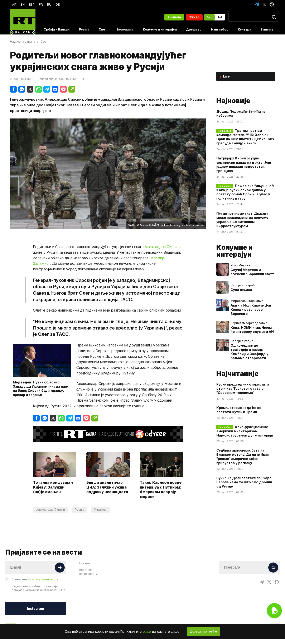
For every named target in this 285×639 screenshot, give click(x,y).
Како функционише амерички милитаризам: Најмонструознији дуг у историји (244, 431)
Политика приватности (88, 571)
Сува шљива (241, 290)
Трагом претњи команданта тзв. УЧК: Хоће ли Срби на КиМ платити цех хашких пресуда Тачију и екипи (245, 137)
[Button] (60, 568)
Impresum (85, 563)
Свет (103, 29)
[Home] (22, 21)
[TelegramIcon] (256, 4)
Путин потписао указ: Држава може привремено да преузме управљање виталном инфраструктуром (242, 219)
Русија (84, 29)
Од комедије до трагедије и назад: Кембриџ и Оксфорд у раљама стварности (249, 351)
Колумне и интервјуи (160, 29)
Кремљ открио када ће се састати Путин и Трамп (238, 410)
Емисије (267, 29)
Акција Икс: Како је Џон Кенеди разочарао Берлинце (251, 309)
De (57, 4)
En (22, 4)
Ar (14, 4)
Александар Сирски (50, 509)
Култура (244, 29)
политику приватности (43, 579)
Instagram (35, 608)
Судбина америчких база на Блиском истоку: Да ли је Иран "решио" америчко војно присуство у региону (242, 456)
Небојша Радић (242, 341)
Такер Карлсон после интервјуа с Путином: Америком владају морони (161, 489)
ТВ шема (174, 17)
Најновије (233, 101)
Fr (41, 4)
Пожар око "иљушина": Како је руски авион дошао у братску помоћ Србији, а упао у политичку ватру (245, 192)
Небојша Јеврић (243, 285)
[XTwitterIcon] (264, 4)
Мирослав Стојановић (247, 300)
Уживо (194, 17)
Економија (124, 29)
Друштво (194, 29)
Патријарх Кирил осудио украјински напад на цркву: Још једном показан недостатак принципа (243, 164)
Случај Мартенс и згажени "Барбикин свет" (253, 272)
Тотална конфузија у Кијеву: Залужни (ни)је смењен (53, 487)
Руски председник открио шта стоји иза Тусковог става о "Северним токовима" (242, 388)
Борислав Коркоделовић (249, 323)
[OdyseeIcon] (271, 4)
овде (147, 631)
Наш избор (219, 29)
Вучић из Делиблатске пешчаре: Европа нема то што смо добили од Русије (244, 482)
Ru (49, 4)
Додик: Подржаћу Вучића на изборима (241, 113)
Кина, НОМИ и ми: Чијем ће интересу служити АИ (252, 329)
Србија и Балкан (56, 29)
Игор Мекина (240, 265)
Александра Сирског (163, 246)
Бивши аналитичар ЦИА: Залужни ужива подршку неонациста (107, 487)
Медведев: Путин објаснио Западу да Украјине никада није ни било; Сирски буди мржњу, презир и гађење (40, 388)
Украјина (100, 509)
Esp (32, 4)
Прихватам (35, 579)
